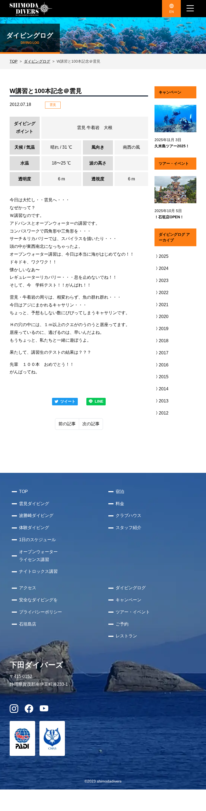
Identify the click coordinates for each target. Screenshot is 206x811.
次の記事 (91, 423)
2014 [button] (163, 389)
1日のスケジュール (37, 539)
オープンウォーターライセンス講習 (38, 555)
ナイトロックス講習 (38, 571)
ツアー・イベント (133, 612)
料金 (120, 503)
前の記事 (67, 423)
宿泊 (120, 491)
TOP (13, 61)
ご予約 (122, 624)
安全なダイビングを (38, 600)
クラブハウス (128, 515)
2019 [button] (163, 328)
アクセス (27, 587)
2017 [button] (163, 353)
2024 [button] (163, 268)
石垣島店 (27, 624)
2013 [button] (163, 401)
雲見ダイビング (34, 503)
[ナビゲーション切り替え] (190, 8)
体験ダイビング (34, 527)
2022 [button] (163, 292)
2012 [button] (163, 413)
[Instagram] (14, 710)
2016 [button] (163, 365)
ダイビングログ (37, 61)
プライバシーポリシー (40, 612)
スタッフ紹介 (128, 527)
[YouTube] (44, 710)
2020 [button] (163, 316)
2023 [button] (163, 280)
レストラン (126, 636)
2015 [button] (163, 376)
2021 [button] (163, 304)
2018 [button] (163, 340)
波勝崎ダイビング (36, 515)
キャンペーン (128, 600)
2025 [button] (163, 256)
